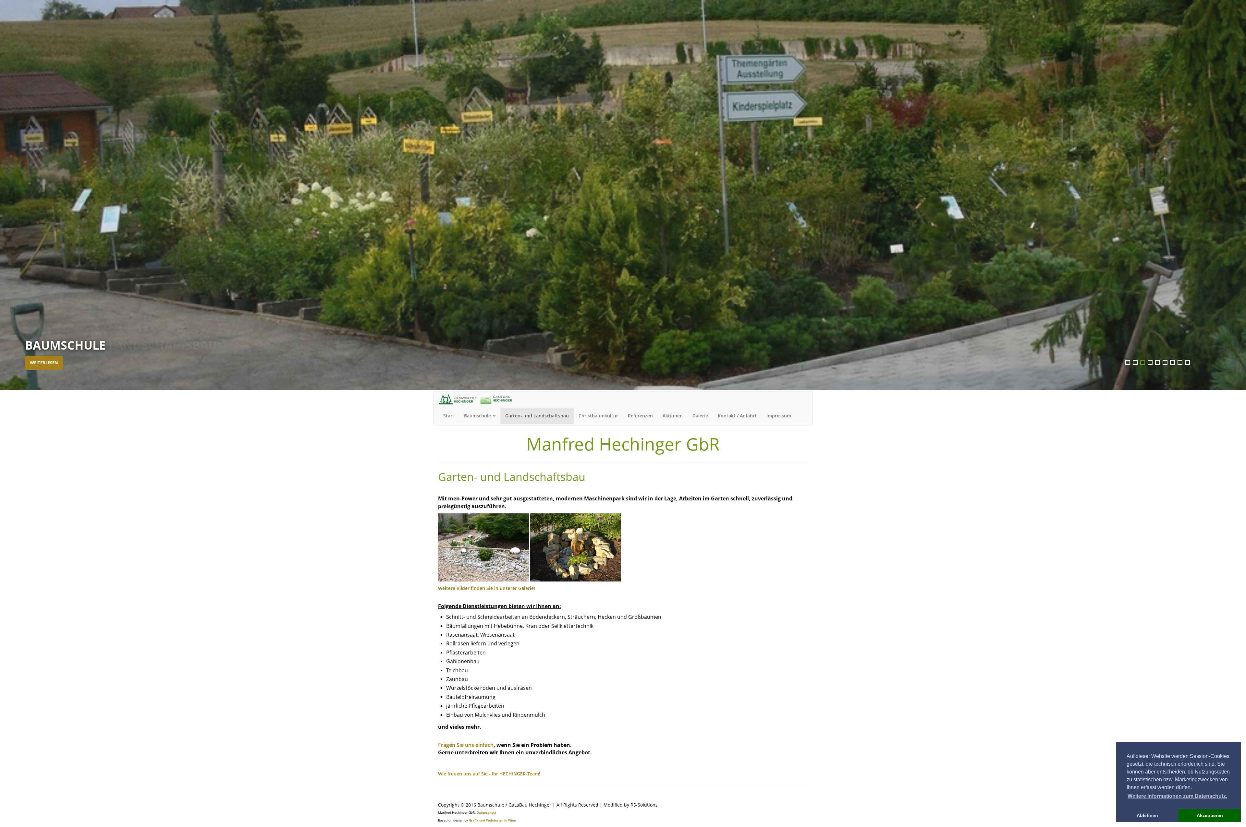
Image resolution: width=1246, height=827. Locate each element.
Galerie (700, 416)
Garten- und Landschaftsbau (537, 416)
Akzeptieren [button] (1210, 815)
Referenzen (640, 416)
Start (448, 416)
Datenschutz (486, 812)
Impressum (778, 416)
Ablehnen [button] (1147, 815)
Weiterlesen (44, 363)
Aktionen (673, 416)
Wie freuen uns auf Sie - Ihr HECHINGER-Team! (489, 774)
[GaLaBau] (483, 547)
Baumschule (478, 416)
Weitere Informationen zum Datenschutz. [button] (1177, 796)
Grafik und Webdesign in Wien (492, 820)
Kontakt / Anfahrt (737, 416)
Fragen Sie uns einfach (466, 745)
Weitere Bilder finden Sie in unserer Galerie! (486, 588)
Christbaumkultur (598, 416)
